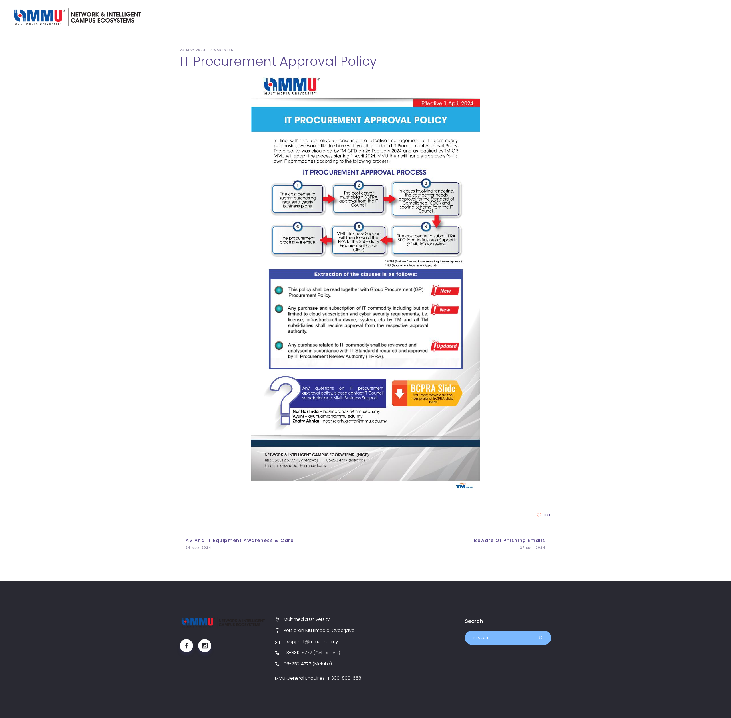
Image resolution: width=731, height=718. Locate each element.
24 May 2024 (193, 49)
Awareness (221, 49)
